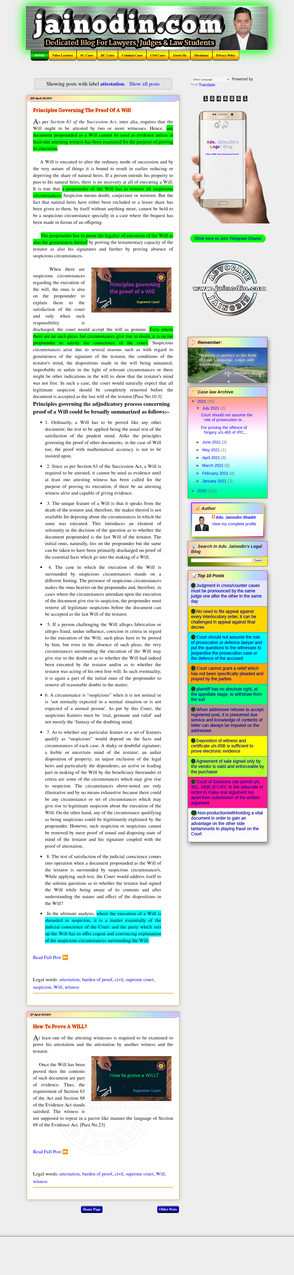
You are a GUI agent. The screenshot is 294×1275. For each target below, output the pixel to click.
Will (58, 987)
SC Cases (86, 55)
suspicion (42, 987)
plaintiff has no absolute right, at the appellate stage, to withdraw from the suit (226, 694)
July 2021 (211, 408)
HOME (40, 55)
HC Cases (107, 55)
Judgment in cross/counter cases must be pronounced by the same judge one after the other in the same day (226, 593)
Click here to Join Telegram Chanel (228, 238)
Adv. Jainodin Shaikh (236, 517)
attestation (69, 979)
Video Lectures (62, 55)
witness (72, 987)
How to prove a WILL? (60, 1026)
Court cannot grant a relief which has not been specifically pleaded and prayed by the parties (227, 673)
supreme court (140, 979)
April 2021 (211, 457)
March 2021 (213, 465)
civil (119, 979)
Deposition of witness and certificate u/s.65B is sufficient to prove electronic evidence (222, 746)
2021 (202, 401)
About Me (180, 55)
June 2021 (212, 442)
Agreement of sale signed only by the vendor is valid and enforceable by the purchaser (227, 766)
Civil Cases (157, 55)
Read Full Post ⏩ (50, 957)
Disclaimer (201, 55)
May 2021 (211, 450)
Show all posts (144, 83)
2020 (202, 491)
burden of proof (97, 979)
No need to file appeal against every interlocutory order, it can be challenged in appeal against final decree (223, 619)
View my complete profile (234, 524)
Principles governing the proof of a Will (82, 110)
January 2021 (215, 481)
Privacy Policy (225, 55)
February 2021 (215, 473)
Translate (207, 85)
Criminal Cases (132, 55)
